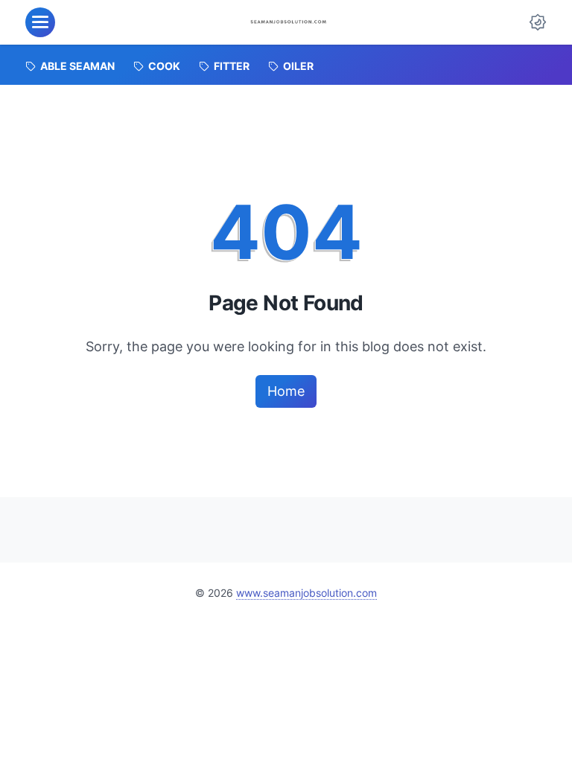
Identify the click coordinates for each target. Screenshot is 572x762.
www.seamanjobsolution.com (306, 592)
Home (286, 391)
